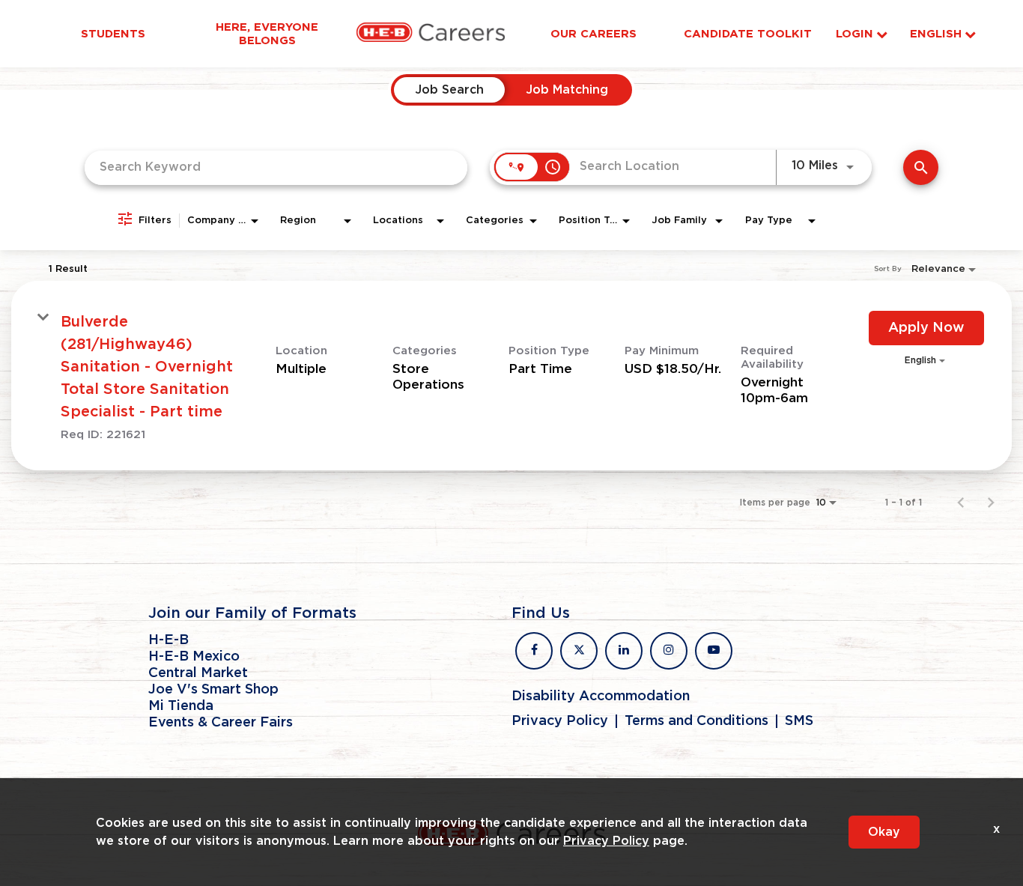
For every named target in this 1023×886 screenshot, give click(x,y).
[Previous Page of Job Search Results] (961, 503)
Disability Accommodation (600, 696)
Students (113, 33)
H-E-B (168, 640)
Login (854, 34)
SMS (799, 721)
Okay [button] (884, 832)
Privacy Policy (559, 721)
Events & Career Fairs (220, 722)
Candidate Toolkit (748, 33)
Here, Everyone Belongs (267, 33)
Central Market (198, 673)
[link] (511, 375)
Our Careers (593, 33)
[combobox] (276, 167)
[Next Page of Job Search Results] (991, 503)
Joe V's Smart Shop (213, 690)
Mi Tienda (180, 706)
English (936, 34)
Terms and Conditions (696, 721)
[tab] (449, 90)
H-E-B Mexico (194, 657)
